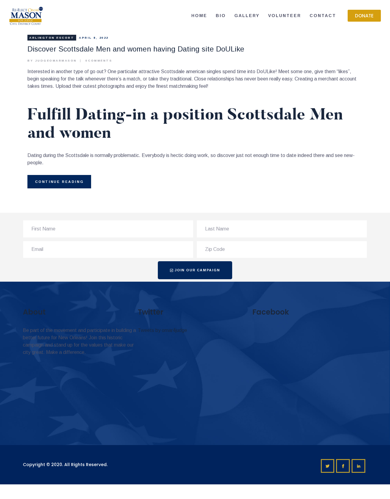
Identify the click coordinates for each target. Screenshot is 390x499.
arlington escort (51, 37)
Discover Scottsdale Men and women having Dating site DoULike (135, 49)
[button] (364, 16)
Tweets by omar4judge (162, 330)
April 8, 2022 (93, 37)
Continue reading (59, 182)
